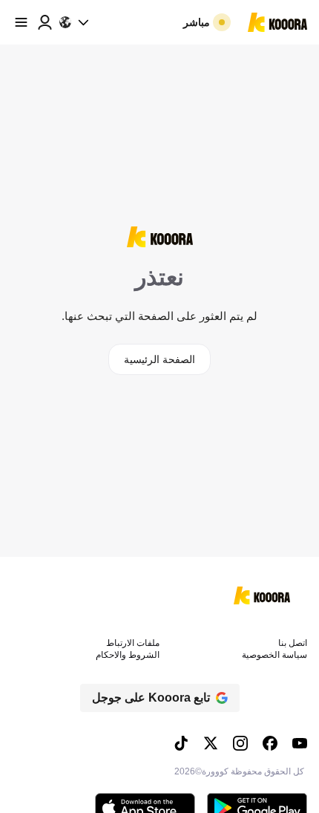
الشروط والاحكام (128, 655)
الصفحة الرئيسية (159, 359)
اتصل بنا (292, 643)
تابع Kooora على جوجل (151, 697)
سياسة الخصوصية (274, 655)
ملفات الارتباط (133, 643)
